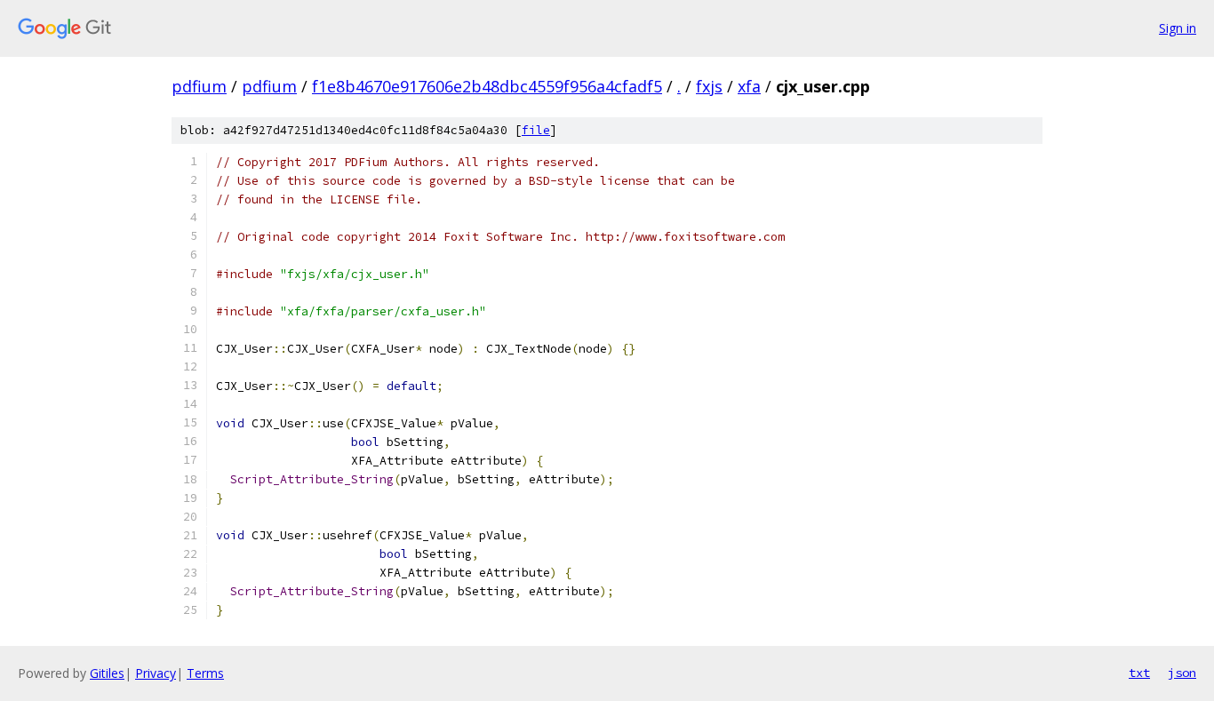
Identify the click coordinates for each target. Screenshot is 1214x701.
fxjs (709, 86)
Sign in (1177, 28)
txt (1139, 673)
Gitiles (107, 673)
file (536, 130)
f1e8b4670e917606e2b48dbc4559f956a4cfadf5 (487, 86)
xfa (749, 86)
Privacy (155, 673)
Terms (205, 673)
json (1182, 673)
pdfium (199, 86)
